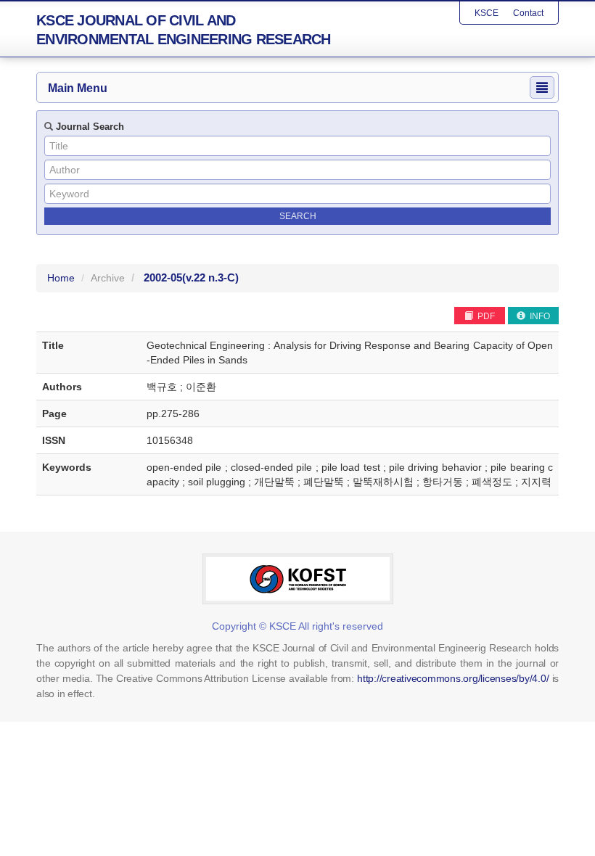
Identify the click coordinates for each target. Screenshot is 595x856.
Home (61, 278)
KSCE (486, 13)
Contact (528, 13)
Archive (108, 278)
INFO (539, 316)
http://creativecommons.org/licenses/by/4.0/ (453, 678)
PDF (485, 316)
